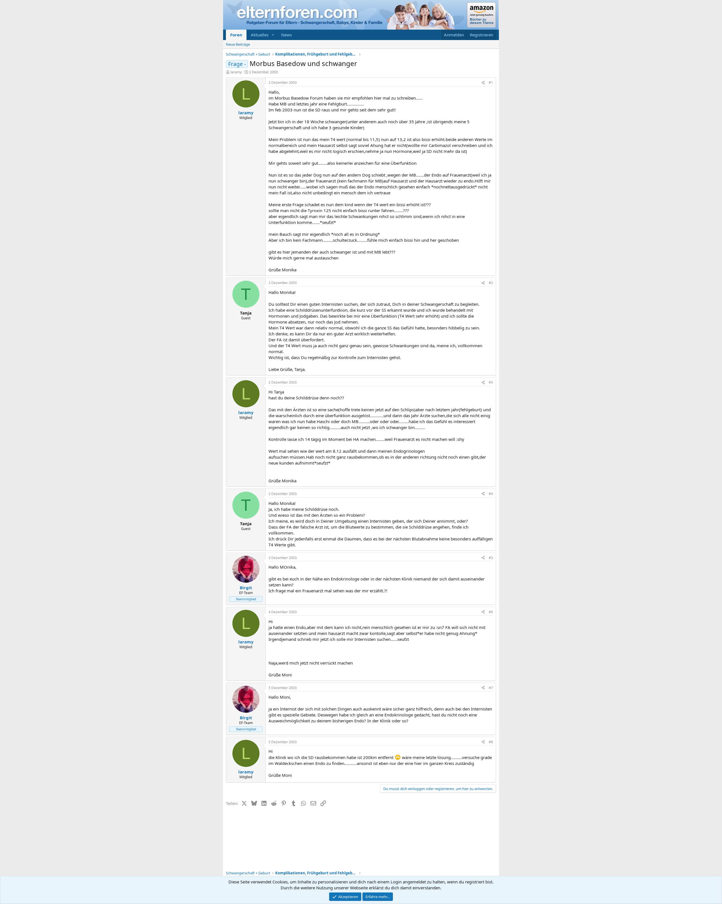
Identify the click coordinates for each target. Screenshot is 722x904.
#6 (491, 612)
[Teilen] (483, 83)
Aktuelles (259, 35)
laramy (236, 71)
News (286, 35)
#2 (491, 282)
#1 (491, 82)
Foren (236, 35)
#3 (491, 382)
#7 (491, 687)
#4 (491, 493)
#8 (491, 742)
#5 (491, 557)
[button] (273, 35)
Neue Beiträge (238, 44)
